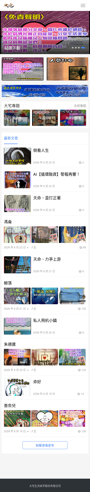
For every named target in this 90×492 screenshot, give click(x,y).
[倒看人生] (17, 156)
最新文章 (11, 138)
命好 (37, 381)
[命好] (17, 387)
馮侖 (8, 221)
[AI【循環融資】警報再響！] (17, 179)
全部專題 (80, 105)
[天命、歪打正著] (17, 203)
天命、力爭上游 (47, 259)
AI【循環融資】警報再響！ (56, 174)
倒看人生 (41, 150)
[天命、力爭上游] (17, 264)
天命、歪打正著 (47, 197)
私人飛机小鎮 (45, 320)
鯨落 (8, 282)
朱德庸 (10, 344)
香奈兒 (10, 405)
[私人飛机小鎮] (17, 326)
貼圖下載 (12, 48)
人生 (33, 247)
